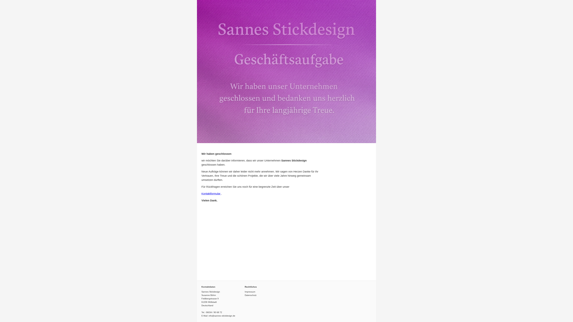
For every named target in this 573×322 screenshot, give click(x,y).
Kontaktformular (211, 193)
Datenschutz (251, 295)
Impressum (250, 292)
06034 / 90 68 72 (214, 312)
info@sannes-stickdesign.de (222, 316)
